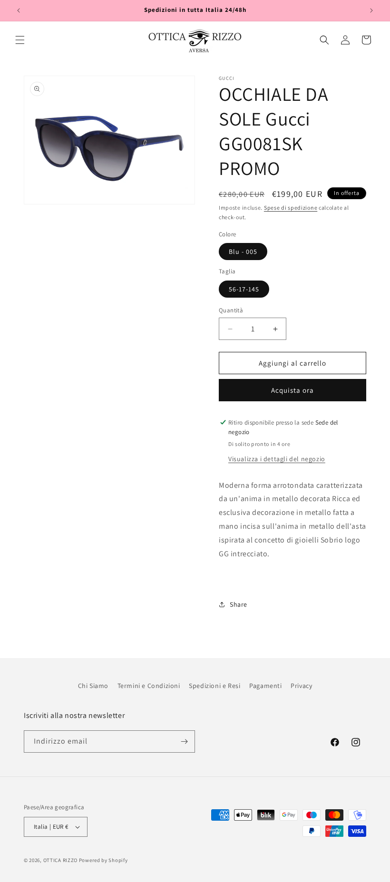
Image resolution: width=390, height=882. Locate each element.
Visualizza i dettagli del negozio (276, 459)
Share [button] (238, 604)
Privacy (301, 685)
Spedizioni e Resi (214, 685)
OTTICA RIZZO (60, 860)
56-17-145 (244, 289)
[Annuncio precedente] (18, 10)
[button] (20, 39)
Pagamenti (265, 685)
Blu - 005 (243, 251)
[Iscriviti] (184, 741)
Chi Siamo (93, 685)
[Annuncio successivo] (371, 10)
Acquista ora (292, 390)
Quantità (231, 310)
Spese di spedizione (290, 207)
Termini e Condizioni (148, 685)
